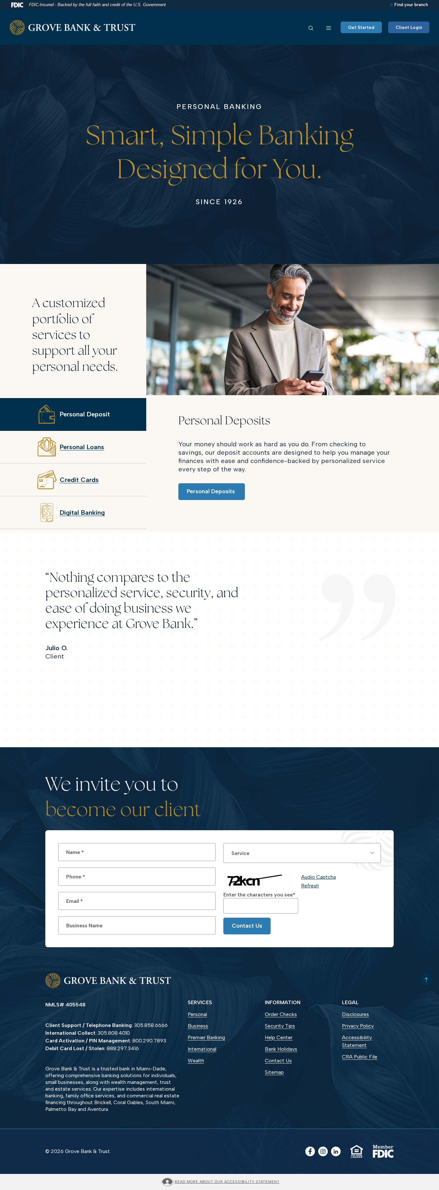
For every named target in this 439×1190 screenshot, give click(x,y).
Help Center (278, 1037)
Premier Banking (206, 1037)
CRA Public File (359, 1057)
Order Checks (290, 1014)
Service (240, 853)
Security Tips (280, 1026)
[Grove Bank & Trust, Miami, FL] (72, 27)
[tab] (73, 414)
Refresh (310, 886)
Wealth (196, 1061)
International (202, 1049)
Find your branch (411, 4)
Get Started (361, 27)
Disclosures (355, 1014)
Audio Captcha (318, 877)
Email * (74, 901)
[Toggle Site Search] (311, 27)
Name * (75, 852)
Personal (197, 1014)
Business (198, 1026)
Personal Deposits (212, 491)
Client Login (409, 27)
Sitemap (274, 1072)
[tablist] (73, 463)
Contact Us (247, 925)
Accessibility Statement (357, 1041)
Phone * (75, 876)
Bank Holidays (281, 1049)
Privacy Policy (358, 1026)
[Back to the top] (426, 979)
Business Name (84, 925)
